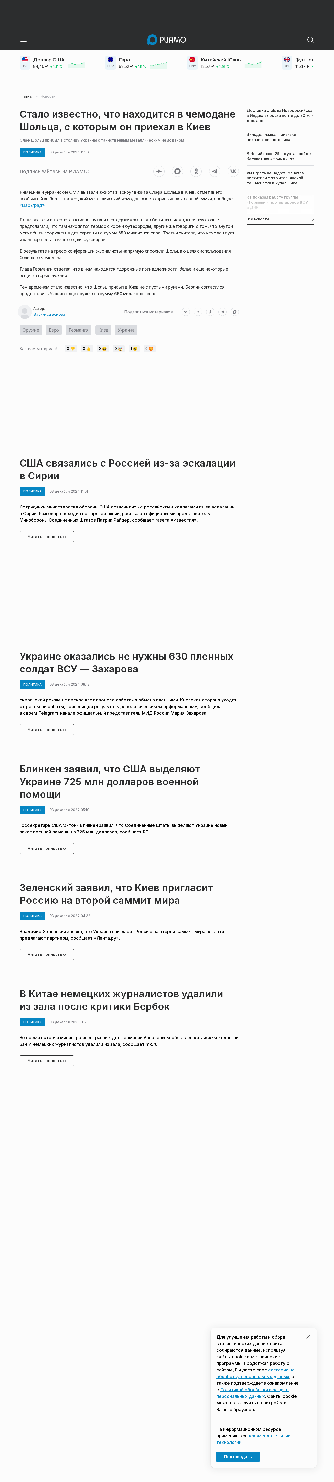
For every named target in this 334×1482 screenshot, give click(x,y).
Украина (126, 330)
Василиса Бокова (49, 314)
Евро (54, 330)
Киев (103, 330)
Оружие (30, 330)
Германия (79, 330)
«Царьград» (32, 205)
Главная (26, 96)
